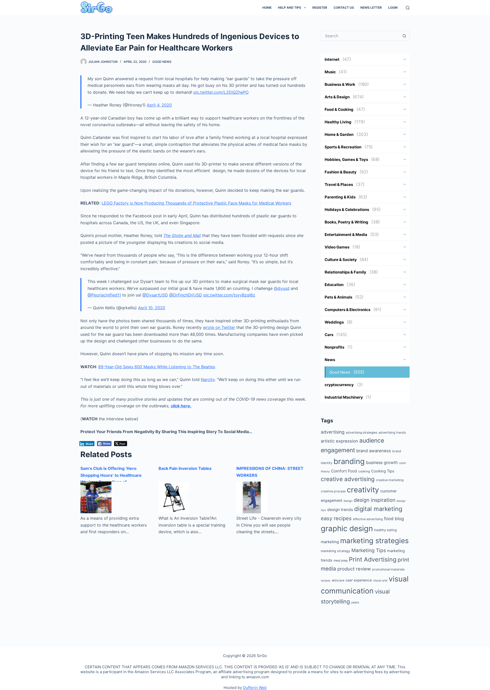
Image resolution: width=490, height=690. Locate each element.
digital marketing (378, 509)
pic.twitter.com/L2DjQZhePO (221, 92)
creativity (363, 489)
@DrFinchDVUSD (185, 295)
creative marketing (389, 480)
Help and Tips (289, 7)
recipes (325, 580)
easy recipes (336, 518)
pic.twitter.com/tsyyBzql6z (229, 295)
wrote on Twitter (219, 327)
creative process (333, 491)
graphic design (347, 528)
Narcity (208, 379)
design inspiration (374, 500)
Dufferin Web (255, 687)
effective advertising (368, 519)
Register (319, 7)
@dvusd (281, 288)
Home (267, 7)
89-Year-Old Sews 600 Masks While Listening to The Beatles (156, 366)
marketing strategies (374, 540)
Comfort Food (344, 471)
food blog (394, 518)
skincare (338, 580)
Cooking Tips (382, 471)
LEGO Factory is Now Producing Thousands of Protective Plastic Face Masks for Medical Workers (196, 203)
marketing (330, 541)
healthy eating (385, 530)
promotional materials (388, 569)
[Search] (408, 8)
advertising (333, 432)
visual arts (380, 580)
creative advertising (348, 478)
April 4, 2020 (159, 105)
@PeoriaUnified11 (104, 295)
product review (354, 569)
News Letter (371, 7)
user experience (359, 580)
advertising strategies (361, 432)
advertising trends (392, 432)
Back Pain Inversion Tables (185, 468)
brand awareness (373, 450)
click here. (181, 405)
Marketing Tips (368, 550)
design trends (340, 509)
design (348, 501)
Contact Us (344, 7)
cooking (364, 471)
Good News (162, 62)
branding (349, 461)
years (355, 602)
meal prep (341, 560)
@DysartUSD (155, 295)
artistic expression (339, 441)
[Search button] (404, 36)
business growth (382, 462)
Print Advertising (372, 559)
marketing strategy (335, 551)
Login (393, 7)
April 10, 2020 (151, 307)
